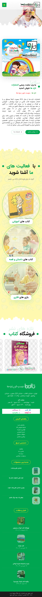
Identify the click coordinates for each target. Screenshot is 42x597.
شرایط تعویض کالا (21, 427)
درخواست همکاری (21, 456)
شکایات (21, 449)
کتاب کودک (21, 546)
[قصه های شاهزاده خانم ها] (21, 355)
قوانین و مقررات (21, 430)
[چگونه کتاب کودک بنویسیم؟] (21, 574)
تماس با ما (21, 451)
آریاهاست (19, 595)
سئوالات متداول (21, 434)
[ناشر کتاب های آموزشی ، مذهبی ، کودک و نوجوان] (30, 5)
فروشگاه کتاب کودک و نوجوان (21, 528)
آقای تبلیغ (12, 595)
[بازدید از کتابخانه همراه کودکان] (21, 556)
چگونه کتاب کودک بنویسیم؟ (21, 582)
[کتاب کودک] (21, 538)
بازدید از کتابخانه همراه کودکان (21, 564)
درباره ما (21, 454)
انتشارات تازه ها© (20, 593)
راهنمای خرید (21, 425)
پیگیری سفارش (21, 437)
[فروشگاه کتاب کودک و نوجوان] (21, 521)
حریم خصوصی (21, 432)
